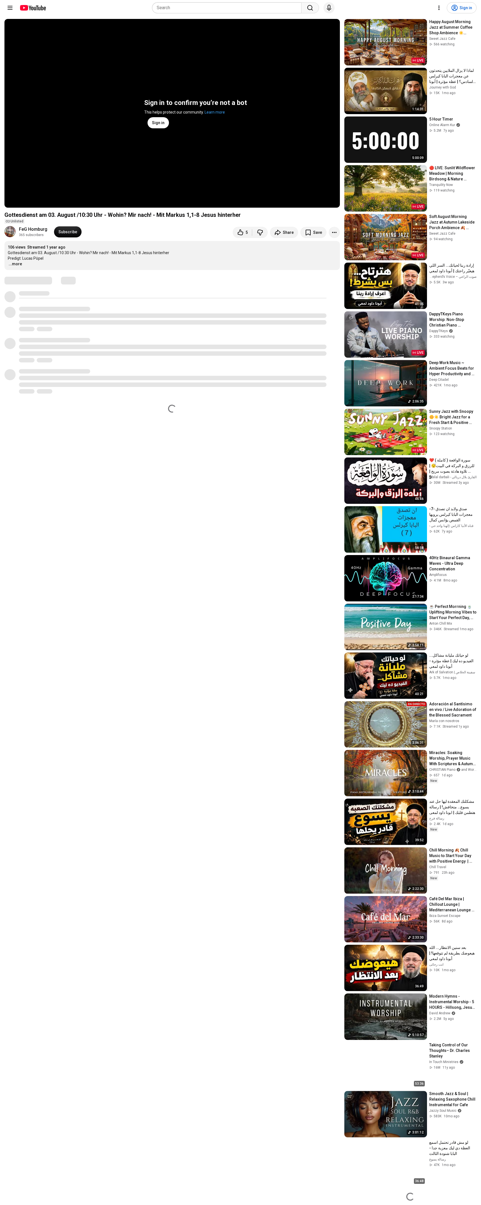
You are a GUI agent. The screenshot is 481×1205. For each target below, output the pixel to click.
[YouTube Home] (33, 8)
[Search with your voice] (329, 7)
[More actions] (334, 232)
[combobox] (228, 7)
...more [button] (15, 264)
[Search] (310, 7)
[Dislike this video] (260, 232)
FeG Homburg (33, 229)
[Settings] (439, 7)
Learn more (215, 112)
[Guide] (10, 7)
